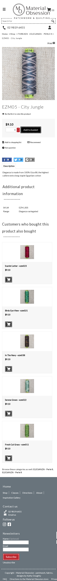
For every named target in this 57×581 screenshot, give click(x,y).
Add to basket (30, 129)
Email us (12, 514)
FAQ (5, 579)
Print (49, 43)
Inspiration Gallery (11, 497)
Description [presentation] (9, 166)
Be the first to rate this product (18, 114)
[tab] (9, 166)
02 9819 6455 (16, 27)
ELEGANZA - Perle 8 (43, 469)
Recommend (35, 142)
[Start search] (52, 21)
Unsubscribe (9, 562)
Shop (5, 492)
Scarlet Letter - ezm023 (16, 266)
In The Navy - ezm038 (15, 355)
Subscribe (11, 556)
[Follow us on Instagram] (5, 524)
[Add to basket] (8, 279)
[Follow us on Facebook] (10, 524)
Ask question (10, 148)
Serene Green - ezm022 (15, 400)
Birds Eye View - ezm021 (16, 310)
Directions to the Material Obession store (29, 579)
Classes (15, 492)
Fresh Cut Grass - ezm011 (17, 444)
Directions (27, 492)
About (39, 492)
